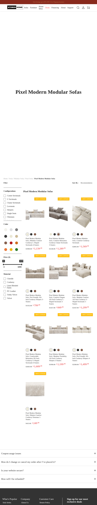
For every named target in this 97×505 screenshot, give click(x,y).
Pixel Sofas (29, 179)
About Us (25, 503)
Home (6, 179)
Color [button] (6, 224)
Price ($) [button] (7, 257)
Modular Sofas (19, 179)
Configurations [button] (10, 191)
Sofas (11, 179)
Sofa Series (7, 503)
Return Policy (45, 503)
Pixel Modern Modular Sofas (44, 179)
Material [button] (7, 274)
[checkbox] (13, 196)
